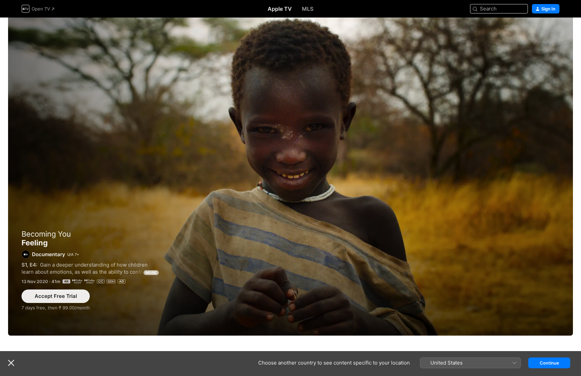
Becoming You (46, 234)
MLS (307, 8)
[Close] (11, 363)
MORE (151, 272)
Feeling (290, 177)
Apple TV (280, 8)
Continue (549, 363)
